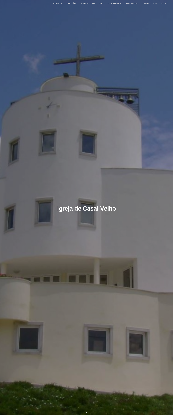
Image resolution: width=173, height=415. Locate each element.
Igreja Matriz (57, 3)
